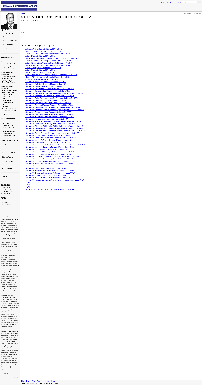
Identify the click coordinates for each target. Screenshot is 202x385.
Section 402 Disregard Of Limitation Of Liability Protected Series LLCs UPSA (54, 126)
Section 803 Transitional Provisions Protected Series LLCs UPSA (50, 173)
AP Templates (6, 193)
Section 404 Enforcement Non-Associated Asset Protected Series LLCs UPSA (55, 131)
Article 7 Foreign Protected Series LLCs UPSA (43, 68)
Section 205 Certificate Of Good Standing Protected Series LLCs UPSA (52, 107)
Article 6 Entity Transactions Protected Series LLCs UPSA (47, 65)
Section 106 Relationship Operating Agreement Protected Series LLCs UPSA (54, 93)
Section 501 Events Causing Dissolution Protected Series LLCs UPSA (52, 133)
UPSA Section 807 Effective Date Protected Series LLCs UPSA (49, 189)
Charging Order (7, 94)
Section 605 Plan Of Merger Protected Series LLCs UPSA (47, 149)
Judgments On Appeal (9, 68)
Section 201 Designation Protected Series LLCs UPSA (46, 100)
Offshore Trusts (7, 157)
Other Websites (6, 49)
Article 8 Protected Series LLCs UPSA (40, 70)
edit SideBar (15, 377)
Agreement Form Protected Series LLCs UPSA (43, 51)
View (181, 13)
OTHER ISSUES (6, 169)
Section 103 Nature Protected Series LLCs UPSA (44, 86)
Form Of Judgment (8, 64)
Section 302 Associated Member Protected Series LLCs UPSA (49, 114)
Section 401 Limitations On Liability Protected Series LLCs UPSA (50, 124)
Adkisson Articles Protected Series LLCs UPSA (43, 49)
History (189, 13)
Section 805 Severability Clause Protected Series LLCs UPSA (49, 178)
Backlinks (198, 13)
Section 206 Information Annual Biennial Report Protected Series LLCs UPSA (54, 110)
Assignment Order (8, 92)
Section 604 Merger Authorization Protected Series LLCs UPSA (49, 147)
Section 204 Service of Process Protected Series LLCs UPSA (49, 105)
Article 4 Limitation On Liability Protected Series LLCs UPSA (48, 61)
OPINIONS (4, 176)
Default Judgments (8, 66)
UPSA (35, 21)
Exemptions (6, 123)
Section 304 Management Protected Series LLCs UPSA (46, 119)
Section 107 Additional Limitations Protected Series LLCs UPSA (49, 96)
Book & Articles (7, 161)
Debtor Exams (7, 80)
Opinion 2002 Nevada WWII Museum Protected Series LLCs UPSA (51, 75)
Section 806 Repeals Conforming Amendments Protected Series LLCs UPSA (54, 180)
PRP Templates (6, 189)
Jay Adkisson (5, 30)
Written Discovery (8, 78)
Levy (3, 104)
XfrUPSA (4, 209)
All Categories (6, 204)
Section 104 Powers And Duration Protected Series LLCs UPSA (49, 89)
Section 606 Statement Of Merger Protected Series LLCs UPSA (49, 152)
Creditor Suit (6, 96)
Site (22, 14)
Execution (5, 98)
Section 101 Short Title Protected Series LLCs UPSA (45, 82)
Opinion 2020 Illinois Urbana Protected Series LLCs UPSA (47, 77)
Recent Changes (168, 2)
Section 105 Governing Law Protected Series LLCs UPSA (47, 91)
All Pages (4, 202)
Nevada (4, 145)
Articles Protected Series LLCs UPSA (39, 72)
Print (194, 13)
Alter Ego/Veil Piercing (9, 90)
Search (178, 2)
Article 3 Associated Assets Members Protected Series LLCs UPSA (51, 58)
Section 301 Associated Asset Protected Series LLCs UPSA (48, 112)
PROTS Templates (7, 191)
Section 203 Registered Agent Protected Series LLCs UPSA (48, 103)
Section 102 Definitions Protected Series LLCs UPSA (45, 84)
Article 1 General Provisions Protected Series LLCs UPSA (47, 54)
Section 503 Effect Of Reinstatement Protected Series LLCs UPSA (50, 138)
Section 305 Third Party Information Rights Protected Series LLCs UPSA (53, 121)
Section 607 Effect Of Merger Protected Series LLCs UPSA (48, 154)
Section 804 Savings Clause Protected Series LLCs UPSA (47, 175)
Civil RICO (5, 115)
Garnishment (6, 100)
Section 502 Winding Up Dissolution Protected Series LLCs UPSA (50, 135)
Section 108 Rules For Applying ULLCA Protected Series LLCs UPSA (51, 98)
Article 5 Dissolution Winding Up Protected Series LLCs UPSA (49, 63)
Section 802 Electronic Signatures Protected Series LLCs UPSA (49, 171)
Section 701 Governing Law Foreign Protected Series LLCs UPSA (50, 159)
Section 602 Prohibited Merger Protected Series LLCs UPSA (48, 142)
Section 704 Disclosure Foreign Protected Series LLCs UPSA (48, 166)
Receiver (5, 106)
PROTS (30, 21)
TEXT (27, 182)
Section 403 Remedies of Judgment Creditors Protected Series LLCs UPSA (54, 128)
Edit (185, 13)
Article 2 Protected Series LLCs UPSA (40, 56)
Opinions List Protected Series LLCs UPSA (41, 79)
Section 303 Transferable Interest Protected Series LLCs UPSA (49, 117)
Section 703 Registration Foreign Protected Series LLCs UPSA (49, 163)
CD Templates (6, 187)
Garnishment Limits (8, 131)
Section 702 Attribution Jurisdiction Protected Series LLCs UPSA (50, 161)
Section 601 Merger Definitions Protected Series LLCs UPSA (48, 140)
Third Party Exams (8, 82)
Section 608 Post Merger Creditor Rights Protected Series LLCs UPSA (52, 156)
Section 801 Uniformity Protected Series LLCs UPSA (45, 168)
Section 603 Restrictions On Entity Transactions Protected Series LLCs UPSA (55, 145)
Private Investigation (9, 76)
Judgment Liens (7, 102)
